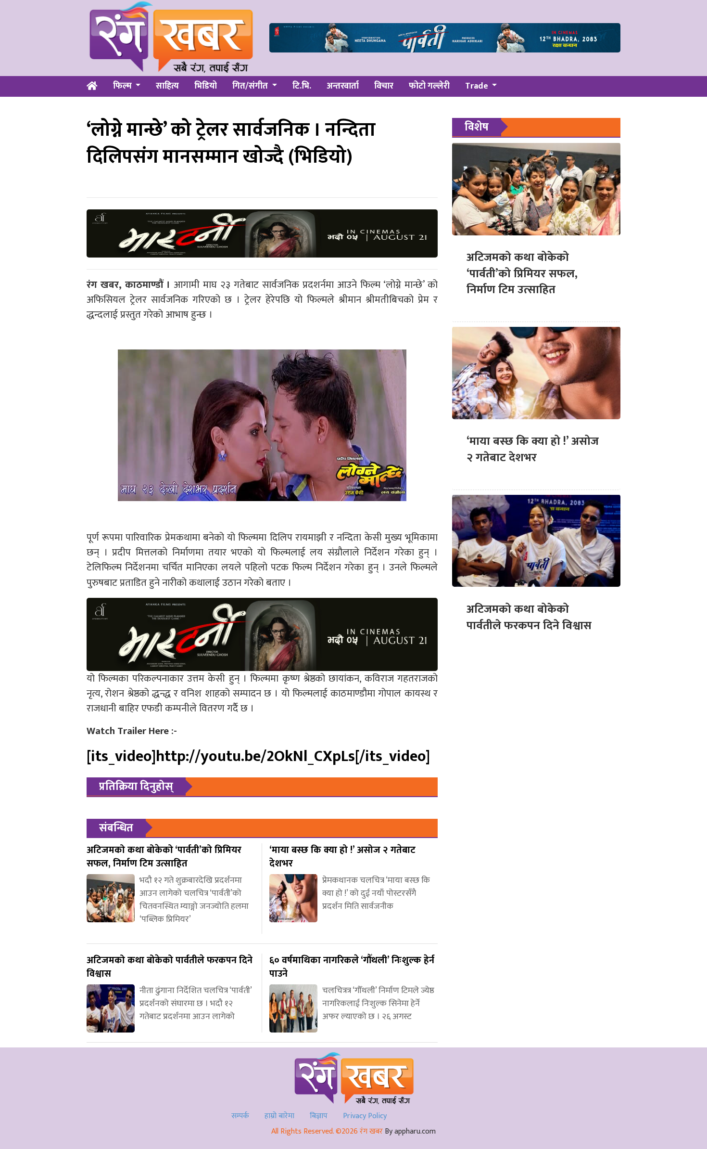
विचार (383, 86)
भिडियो (205, 86)
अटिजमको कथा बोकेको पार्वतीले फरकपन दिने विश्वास (529, 617)
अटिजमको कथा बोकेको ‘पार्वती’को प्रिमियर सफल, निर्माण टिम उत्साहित (522, 273)
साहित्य (167, 86)
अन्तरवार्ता (343, 86)
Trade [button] (477, 86)
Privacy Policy (365, 1116)
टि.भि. (301, 86)
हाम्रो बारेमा (279, 1116)
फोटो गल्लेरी (429, 86)
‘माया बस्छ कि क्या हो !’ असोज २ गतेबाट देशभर (533, 449)
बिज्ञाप (319, 1116)
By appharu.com (410, 1131)
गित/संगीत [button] (251, 86)
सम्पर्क (240, 1116)
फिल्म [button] (123, 86)
